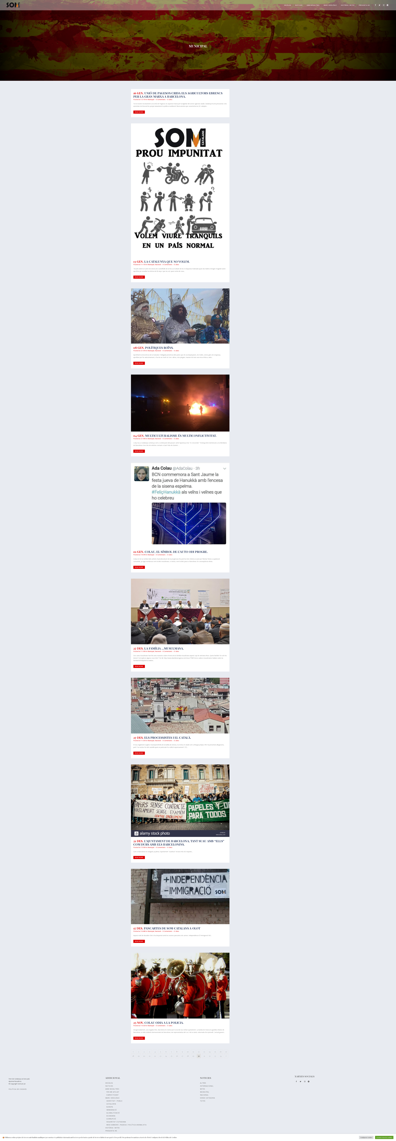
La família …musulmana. (164, 648)
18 (133, 1056)
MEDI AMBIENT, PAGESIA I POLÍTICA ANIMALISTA (126, 1125)
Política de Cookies (18, 1089)
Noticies (109, 1086)
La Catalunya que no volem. (167, 261)
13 (204, 1051)
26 (177, 1056)
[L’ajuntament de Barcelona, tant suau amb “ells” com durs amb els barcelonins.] (180, 800)
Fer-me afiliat (112, 1092)
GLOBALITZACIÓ (113, 1113)
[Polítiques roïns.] (180, 316)
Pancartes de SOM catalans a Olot (172, 928)
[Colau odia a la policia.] (180, 986)
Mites (202, 1089)
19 (139, 1056)
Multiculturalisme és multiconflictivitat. (181, 436)
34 (221, 1056)
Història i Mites (112, 1128)
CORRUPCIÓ (111, 1119)
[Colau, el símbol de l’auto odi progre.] (180, 505)
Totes (202, 1101)
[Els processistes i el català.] (180, 705)
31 (204, 1056)
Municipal (151, 99)
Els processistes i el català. (167, 737)
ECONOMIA (110, 1116)
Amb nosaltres (112, 1089)
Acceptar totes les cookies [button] (384, 1137)
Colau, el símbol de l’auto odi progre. (176, 552)
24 (166, 1056)
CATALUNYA (111, 1104)
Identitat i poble (114, 1101)
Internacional (206, 1086)
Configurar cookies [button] (366, 1137)
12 (199, 1051)
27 (182, 1056)
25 (171, 1056)
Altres (203, 1083)
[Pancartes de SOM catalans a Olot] (180, 896)
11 (193, 1051)
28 (188, 1056)
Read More (139, 112)
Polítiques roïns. (159, 348)
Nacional (158, 264)
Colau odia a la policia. (164, 1022)
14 (209, 1051)
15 (215, 1051)
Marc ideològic (112, 1098)
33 (215, 1056)
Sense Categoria (207, 1098)
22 (155, 1056)
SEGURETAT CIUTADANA (116, 1122)
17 (226, 1051)
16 (220, 1051)
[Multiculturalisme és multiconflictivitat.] (180, 403)
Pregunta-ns (111, 1131)
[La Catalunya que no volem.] (180, 190)
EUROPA (109, 1107)
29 (193, 1056)
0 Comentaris (160, 99)
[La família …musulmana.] (180, 611)
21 (149, 1056)
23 (160, 1056)
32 (209, 1056)
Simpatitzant (112, 1095)
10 (188, 1051)
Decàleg (109, 1083)
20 (144, 1056)
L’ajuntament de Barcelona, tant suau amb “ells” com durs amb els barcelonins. (178, 842)
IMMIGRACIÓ (111, 1110)
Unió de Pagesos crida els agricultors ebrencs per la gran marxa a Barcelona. (177, 94)
